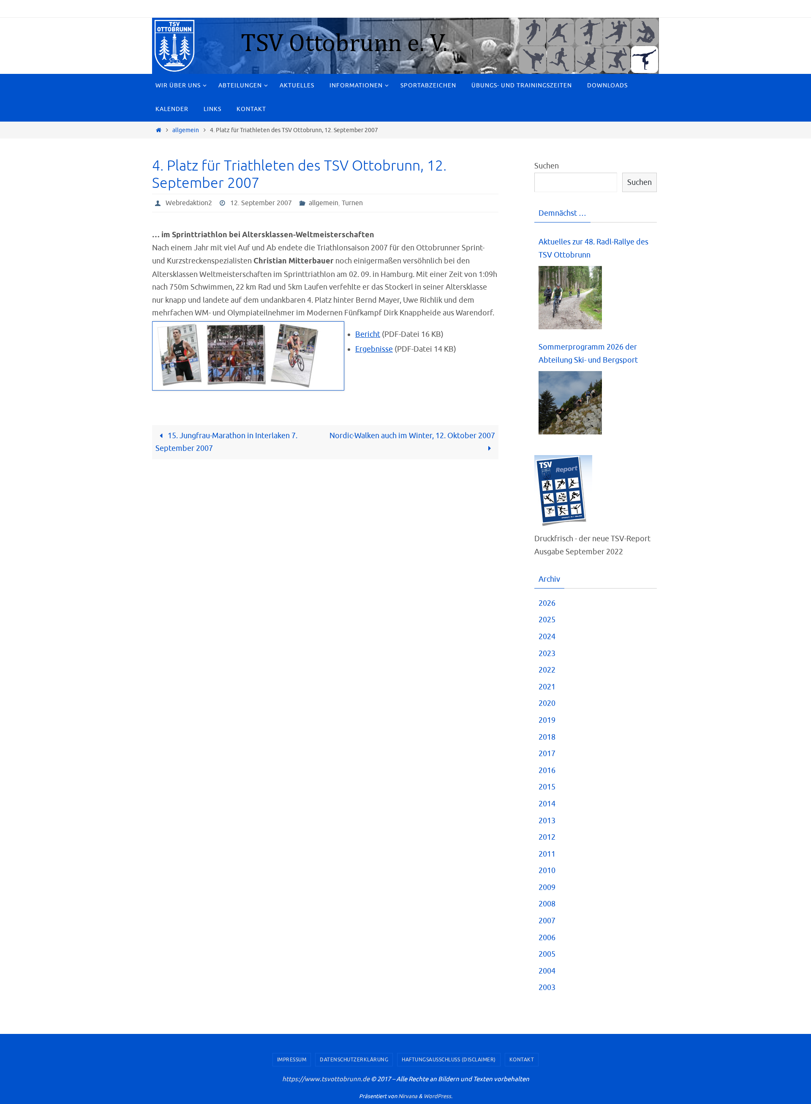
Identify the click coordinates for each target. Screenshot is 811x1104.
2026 (547, 603)
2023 (547, 653)
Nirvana (407, 1096)
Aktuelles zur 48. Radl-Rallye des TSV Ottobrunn (593, 248)
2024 (547, 636)
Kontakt (521, 1059)
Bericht (367, 334)
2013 (547, 820)
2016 (547, 770)
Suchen (546, 166)
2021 (547, 687)
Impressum (292, 1059)
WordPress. (438, 1096)
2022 (547, 670)
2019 (547, 720)
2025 (547, 619)
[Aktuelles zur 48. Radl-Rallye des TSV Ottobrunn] (570, 298)
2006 (547, 937)
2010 (547, 870)
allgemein (185, 130)
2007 (547, 920)
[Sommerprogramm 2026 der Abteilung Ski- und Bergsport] (570, 403)
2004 (547, 971)
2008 (547, 904)
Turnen (352, 203)
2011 (547, 854)
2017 (547, 753)
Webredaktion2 (189, 203)
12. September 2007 (261, 203)
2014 (547, 803)
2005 (547, 954)
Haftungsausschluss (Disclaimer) (449, 1059)
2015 (547, 787)
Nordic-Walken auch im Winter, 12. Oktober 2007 (412, 435)
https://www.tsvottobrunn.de (326, 1079)
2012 (547, 837)
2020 (547, 703)
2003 (547, 987)
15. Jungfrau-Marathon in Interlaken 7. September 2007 (226, 442)
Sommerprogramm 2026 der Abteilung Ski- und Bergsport (588, 353)
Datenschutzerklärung (354, 1059)
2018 (547, 737)
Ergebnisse (374, 349)
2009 (547, 887)
